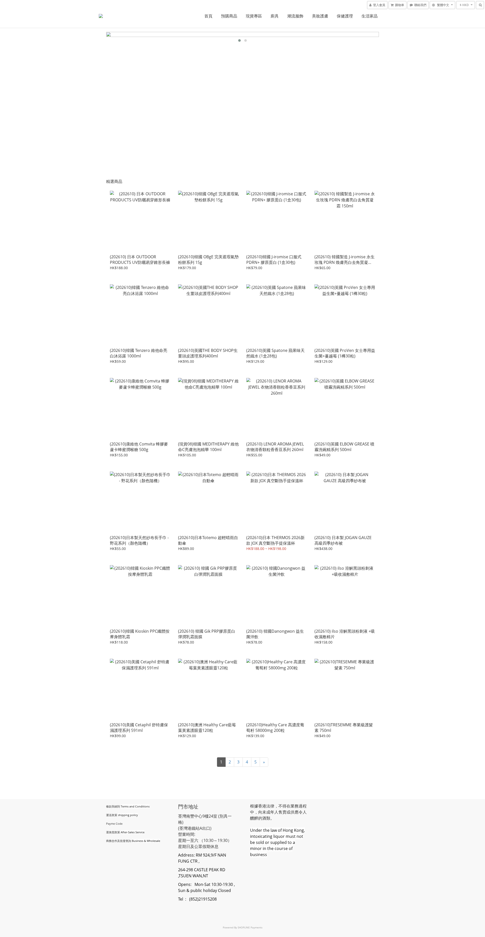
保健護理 (345, 16)
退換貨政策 (113, 832)
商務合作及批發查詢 (118, 841)
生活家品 (369, 16)
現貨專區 (254, 16)
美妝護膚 (320, 16)
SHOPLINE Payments (250, 927)
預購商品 (229, 16)
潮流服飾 (295, 16)
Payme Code (114, 823)
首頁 (208, 16)
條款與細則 (113, 806)
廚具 (275, 16)
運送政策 (111, 815)
